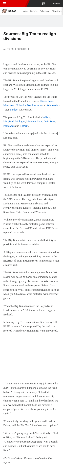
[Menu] (4, 3)
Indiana (46, 117)
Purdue (13, 109)
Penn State (9, 125)
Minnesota (8, 105)
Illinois (43, 101)
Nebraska (21, 105)
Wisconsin (52, 105)
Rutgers (24, 125)
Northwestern (34, 105)
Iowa (51, 101)
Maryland (8, 121)
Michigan (20, 121)
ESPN (18, 3)
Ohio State (49, 121)
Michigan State (34, 121)
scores (56, 4)
